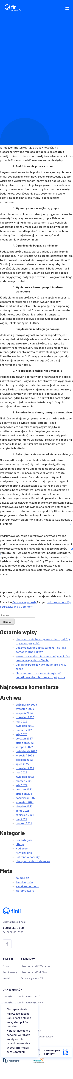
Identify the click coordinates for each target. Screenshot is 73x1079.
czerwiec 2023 (25, 717)
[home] (12, 8)
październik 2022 (26, 751)
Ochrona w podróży (24, 602)
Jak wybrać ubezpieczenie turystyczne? (24, 1002)
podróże (5, 606)
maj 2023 (21, 721)
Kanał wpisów (24, 882)
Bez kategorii (24, 840)
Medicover (22, 848)
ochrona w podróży (59, 602)
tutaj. (10, 1051)
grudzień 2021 (24, 793)
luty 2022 (21, 785)
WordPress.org (25, 890)
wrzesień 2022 (25, 755)
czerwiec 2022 (25, 768)
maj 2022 (21, 772)
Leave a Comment (21, 606)
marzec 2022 (24, 780)
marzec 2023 (24, 730)
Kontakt (7, 978)
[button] (67, 8)
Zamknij (19, 1051)
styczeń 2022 (24, 789)
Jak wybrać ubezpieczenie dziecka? (21, 996)
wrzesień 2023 (25, 708)
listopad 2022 (24, 747)
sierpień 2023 (24, 713)
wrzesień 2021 (24, 802)
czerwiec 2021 (25, 814)
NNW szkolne (24, 852)
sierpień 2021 (24, 806)
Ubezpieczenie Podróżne (34, 972)
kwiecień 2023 (25, 725)
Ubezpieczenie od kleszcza (33, 861)
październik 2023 (26, 704)
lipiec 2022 (22, 763)
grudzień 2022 (25, 742)
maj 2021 (21, 819)
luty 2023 (21, 734)
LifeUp (20, 844)
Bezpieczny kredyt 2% (32, 978)
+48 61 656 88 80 (13, 927)
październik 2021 (26, 797)
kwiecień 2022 (25, 776)
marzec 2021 (24, 823)
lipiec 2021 (22, 810)
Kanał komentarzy (27, 886)
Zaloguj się (22, 877)
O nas (6, 966)
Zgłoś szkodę (10, 972)
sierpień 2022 (24, 759)
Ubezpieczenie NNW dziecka (35, 966)
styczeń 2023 (24, 738)
